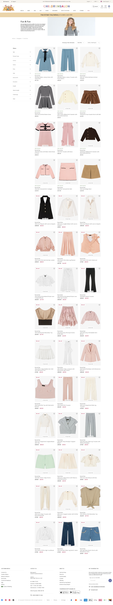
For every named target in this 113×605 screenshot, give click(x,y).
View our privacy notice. (93, 584)
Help (2, 582)
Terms (48, 600)
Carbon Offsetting (6, 586)
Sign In (14, 1)
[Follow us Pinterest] (9, 600)
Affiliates (62, 580)
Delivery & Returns (5, 576)
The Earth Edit (94, 590)
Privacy (55, 600)
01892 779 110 (35, 581)
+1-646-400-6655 (37, 585)
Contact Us (3, 572)
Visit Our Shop (63, 572)
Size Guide (3, 578)
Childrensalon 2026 (29, 600)
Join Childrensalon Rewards (98, 586)
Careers (61, 578)
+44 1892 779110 (40, 587)
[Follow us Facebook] (2, 600)
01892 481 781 (41, 590)
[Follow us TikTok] (13, 600)
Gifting (2, 584)
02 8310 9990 (38, 583)
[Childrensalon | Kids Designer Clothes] (8, 7)
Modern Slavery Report (65, 584)
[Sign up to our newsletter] (110, 580)
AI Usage (63, 600)
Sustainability (63, 576)
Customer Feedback (6, 580)
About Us (62, 574)
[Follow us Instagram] (6, 600)
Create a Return (4, 574)
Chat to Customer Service (36, 573)
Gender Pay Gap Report (65, 582)
